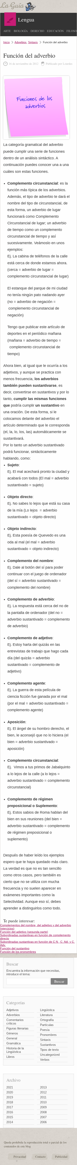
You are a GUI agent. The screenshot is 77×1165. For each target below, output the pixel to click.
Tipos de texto (49, 1049)
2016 (9, 1112)
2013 (43, 1087)
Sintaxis (33, 42)
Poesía (44, 1030)
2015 (9, 1117)
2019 (9, 1097)
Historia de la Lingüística (15, 1049)
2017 (9, 1107)
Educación (55, 31)
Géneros (12, 1033)
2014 (9, 1122)
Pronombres (48, 1034)
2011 (43, 1097)
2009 (43, 1107)
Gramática (13, 1043)
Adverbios (20, 42)
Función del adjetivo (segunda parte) (24, 931)
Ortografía (47, 1020)
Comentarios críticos (15, 1021)
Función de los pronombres (18, 951)
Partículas (47, 1025)
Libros (10, 1056)
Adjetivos (12, 1010)
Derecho (37, 31)
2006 (43, 1122)
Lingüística (47, 1010)
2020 (9, 1092)
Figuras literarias (17, 1028)
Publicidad (61, 1157)
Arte (7, 31)
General (11, 1038)
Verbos (44, 1059)
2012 (43, 1092)
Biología (21, 31)
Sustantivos (48, 1044)
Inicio (6, 42)
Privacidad (20, 1157)
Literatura (46, 1015)
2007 (43, 1117)
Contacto (40, 1157)
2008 (43, 1112)
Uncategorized (50, 1054)
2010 (43, 1102)
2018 (9, 1102)
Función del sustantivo (14, 948)
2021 (9, 1087)
